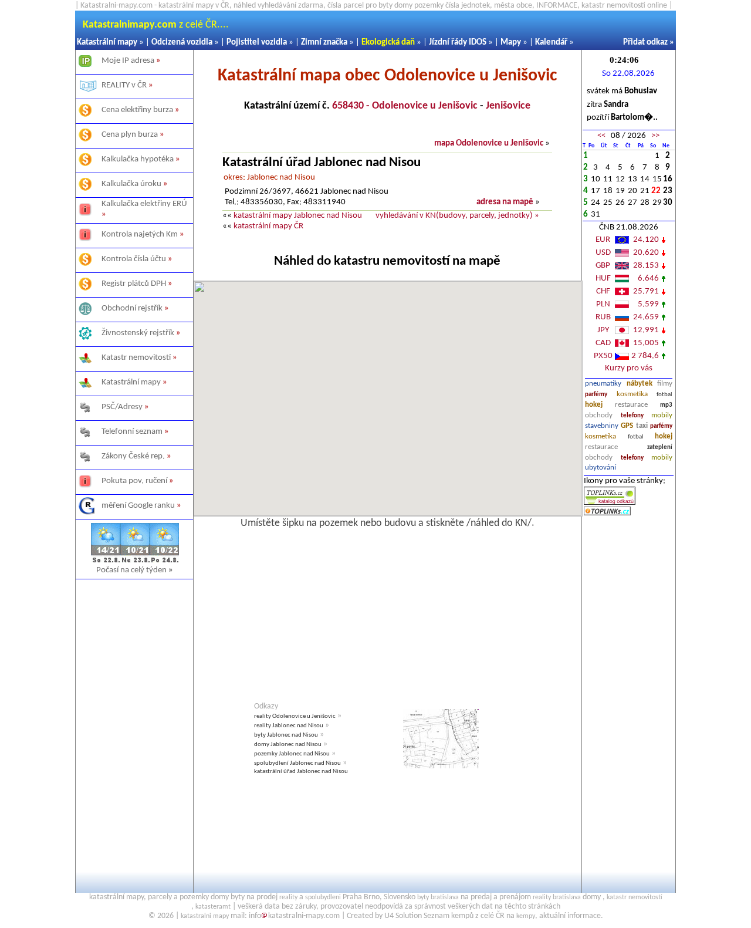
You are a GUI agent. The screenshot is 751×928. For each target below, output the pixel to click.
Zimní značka (324, 42)
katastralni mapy (205, 916)
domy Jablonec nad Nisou (288, 744)
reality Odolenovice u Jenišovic (295, 716)
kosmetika (632, 394)
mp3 (666, 405)
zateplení (659, 447)
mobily (661, 415)
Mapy (510, 42)
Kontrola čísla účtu (134, 259)
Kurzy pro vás (628, 368)
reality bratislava (557, 897)
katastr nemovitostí (634, 897)
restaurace (631, 405)
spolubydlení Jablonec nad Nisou (297, 763)
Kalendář (551, 42)
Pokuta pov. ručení (134, 481)
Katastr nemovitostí (136, 357)
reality (288, 897)
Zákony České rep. (133, 456)
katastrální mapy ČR (268, 226)
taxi (642, 426)
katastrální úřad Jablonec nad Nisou (301, 771)
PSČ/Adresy (122, 407)
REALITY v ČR (124, 85)
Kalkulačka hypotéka (138, 159)
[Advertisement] (134, 720)
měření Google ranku (138, 505)
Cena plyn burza (130, 134)
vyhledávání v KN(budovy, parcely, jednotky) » (457, 215)
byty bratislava (438, 897)
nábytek (639, 383)
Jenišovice (508, 106)
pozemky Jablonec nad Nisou (292, 754)
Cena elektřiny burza (137, 110)
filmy (664, 383)
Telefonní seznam (132, 431)
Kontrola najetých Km (140, 234)
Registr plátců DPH (134, 283)
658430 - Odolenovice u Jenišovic (405, 106)
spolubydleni (323, 897)
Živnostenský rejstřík (138, 333)
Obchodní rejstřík (132, 308)
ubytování (600, 467)
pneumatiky (603, 383)
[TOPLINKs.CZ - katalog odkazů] (609, 502)
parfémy (596, 395)
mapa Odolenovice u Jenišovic (488, 143)
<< (601, 135)
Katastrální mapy (107, 42)
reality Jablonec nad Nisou (288, 726)
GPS (627, 426)
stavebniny (601, 426)
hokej (594, 405)
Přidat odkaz (645, 42)
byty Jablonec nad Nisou (286, 735)
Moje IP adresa (128, 60)
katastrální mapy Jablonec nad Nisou (298, 215)
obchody (599, 415)
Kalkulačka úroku (131, 184)
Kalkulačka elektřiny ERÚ (144, 204)
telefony (632, 416)
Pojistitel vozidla (256, 42)
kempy (525, 916)
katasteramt (213, 906)
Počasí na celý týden (134, 570)
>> (655, 135)
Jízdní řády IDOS (457, 42)
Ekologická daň (388, 42)
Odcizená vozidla (181, 42)
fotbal (664, 395)
